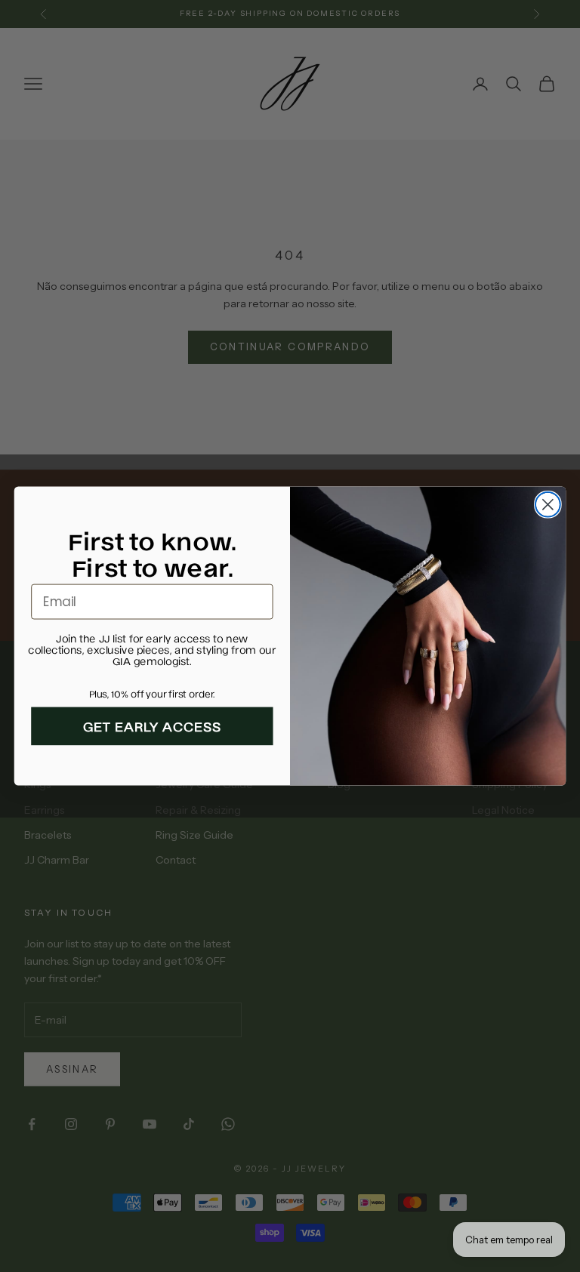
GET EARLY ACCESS (152, 727)
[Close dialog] (547, 504)
